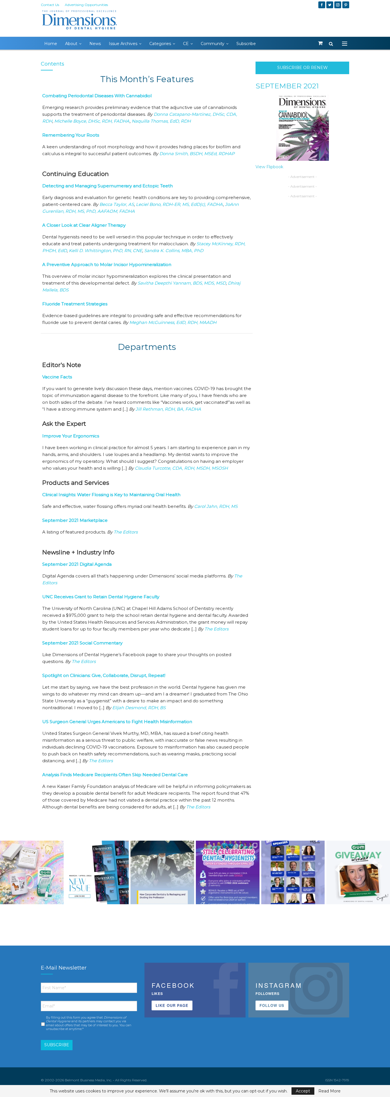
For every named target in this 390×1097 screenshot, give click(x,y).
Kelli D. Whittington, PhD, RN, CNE (105, 250)
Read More (329, 1091)
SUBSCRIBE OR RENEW (302, 67)
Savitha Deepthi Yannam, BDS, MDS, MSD (182, 283)
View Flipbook (269, 166)
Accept (303, 1091)
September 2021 (287, 86)
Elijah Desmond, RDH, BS (139, 707)
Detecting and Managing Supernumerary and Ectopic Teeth (107, 185)
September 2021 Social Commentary (82, 643)
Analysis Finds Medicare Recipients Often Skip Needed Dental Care (115, 774)
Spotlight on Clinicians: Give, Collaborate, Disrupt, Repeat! (103, 675)
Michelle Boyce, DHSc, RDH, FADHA (92, 121)
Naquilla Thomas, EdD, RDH (161, 121)
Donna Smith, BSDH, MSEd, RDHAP (197, 153)
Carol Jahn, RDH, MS (216, 506)
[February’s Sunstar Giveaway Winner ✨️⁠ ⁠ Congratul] (358, 872)
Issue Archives (123, 43)
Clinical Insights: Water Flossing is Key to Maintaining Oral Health (111, 494)
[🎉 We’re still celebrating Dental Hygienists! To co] (228, 872)
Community (212, 43)
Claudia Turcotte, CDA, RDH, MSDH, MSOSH (181, 468)
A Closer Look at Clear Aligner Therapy (84, 225)
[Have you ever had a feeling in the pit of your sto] (97, 872)
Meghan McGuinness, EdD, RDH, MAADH (172, 322)
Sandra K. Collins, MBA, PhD (173, 250)
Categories (160, 43)
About (71, 43)
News (95, 43)
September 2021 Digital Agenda (77, 564)
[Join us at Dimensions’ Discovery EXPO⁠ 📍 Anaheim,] (293, 872)
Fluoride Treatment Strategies (74, 304)
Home (50, 43)
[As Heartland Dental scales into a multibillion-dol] (162, 872)
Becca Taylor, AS (116, 204)
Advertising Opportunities (86, 5)
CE (186, 43)
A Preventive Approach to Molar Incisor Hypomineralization (106, 264)
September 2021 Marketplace (75, 520)
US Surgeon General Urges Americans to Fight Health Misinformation (117, 721)
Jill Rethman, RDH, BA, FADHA (168, 409)
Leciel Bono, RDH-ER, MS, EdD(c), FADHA (179, 204)
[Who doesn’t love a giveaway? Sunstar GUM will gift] (32, 872)
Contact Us (50, 5)
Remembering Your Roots (70, 135)
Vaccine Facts (57, 377)
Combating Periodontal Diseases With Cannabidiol (97, 95)
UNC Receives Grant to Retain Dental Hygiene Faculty (100, 596)
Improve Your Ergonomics (70, 436)
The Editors (126, 532)
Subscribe (246, 43)
